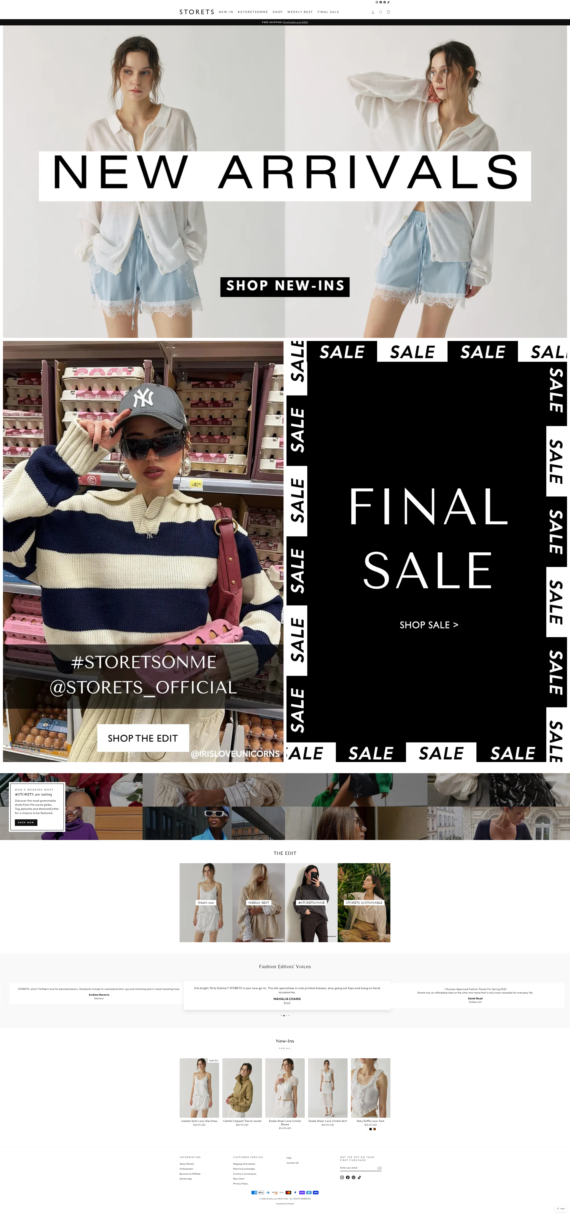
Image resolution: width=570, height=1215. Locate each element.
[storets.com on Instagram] (342, 1177)
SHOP (278, 12)
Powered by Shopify (285, 1203)
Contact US (293, 1162)
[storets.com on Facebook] (348, 1177)
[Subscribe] (379, 1168)
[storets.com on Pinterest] (353, 1177)
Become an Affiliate (190, 1173)
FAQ (289, 1157)
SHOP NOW (26, 822)
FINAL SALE (328, 12)
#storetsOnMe (253, 12)
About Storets (187, 1163)
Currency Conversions (244, 1173)
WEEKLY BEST (300, 12)
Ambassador (186, 1168)
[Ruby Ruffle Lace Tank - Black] (370, 1129)
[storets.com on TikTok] (359, 1177)
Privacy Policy (240, 1183)
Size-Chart (239, 1178)
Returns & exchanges (244, 1168)
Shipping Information (244, 1163)
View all (285, 1048)
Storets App (186, 1178)
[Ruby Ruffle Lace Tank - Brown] (374, 1129)
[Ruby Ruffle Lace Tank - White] (366, 1129)
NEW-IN (226, 12)
